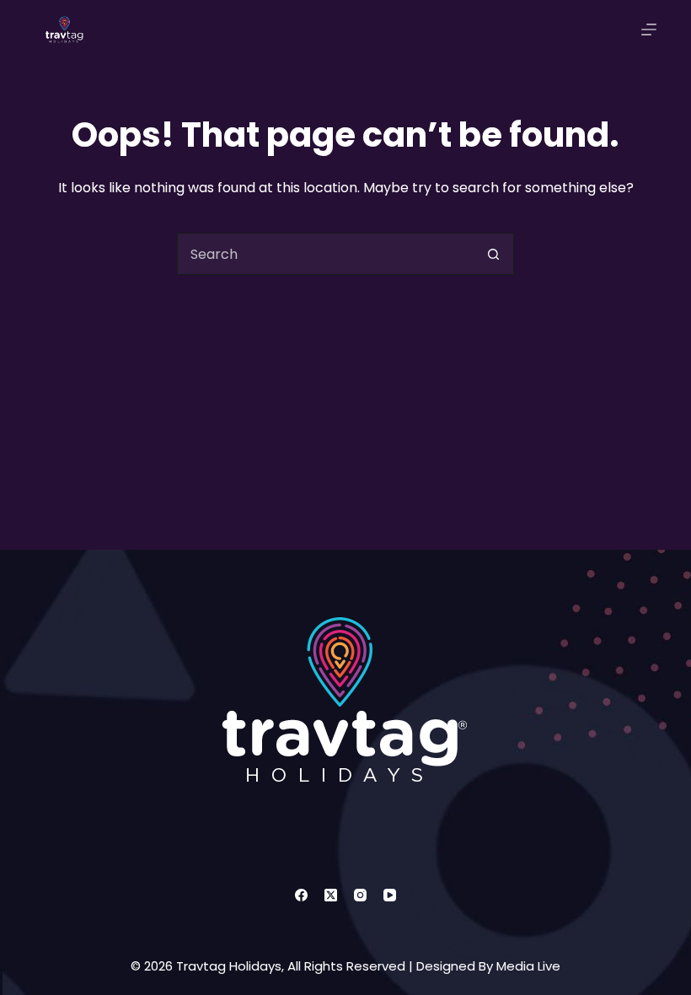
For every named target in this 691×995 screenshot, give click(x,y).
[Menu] (648, 29)
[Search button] (493, 254)
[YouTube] (389, 895)
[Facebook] (301, 895)
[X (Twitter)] (330, 895)
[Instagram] (360, 895)
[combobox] (325, 254)
